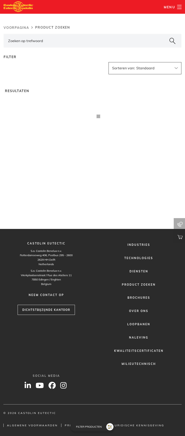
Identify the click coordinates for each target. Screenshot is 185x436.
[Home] (18, 6)
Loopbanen (138, 324)
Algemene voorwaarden (32, 425)
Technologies (138, 258)
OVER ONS (138, 311)
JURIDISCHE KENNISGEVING (138, 425)
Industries (138, 244)
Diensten (139, 271)
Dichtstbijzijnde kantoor (46, 310)
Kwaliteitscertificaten (139, 350)
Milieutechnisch (139, 364)
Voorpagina (16, 28)
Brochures (138, 297)
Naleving (138, 337)
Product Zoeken (139, 284)
